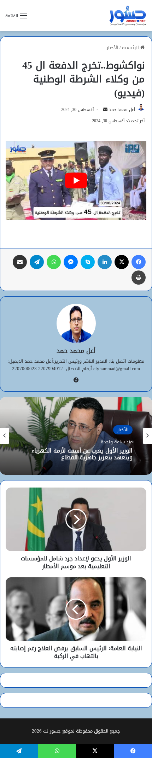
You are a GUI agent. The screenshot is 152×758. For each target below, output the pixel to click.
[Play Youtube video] (76, 180)
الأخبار (112, 47)
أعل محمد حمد (122, 109)
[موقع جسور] (128, 15)
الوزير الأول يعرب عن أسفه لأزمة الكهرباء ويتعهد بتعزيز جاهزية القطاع (82, 453)
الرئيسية (131, 47)
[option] (76, 436)
